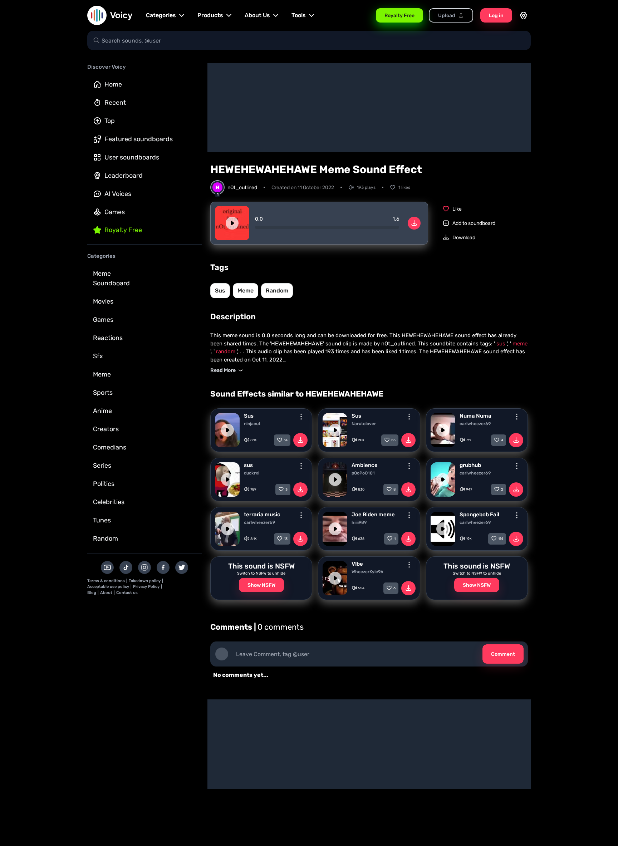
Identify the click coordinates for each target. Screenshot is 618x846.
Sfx (98, 356)
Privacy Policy (146, 586)
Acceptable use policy (108, 586)
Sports (103, 393)
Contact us (127, 592)
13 (286, 539)
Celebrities (108, 502)
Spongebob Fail (479, 514)
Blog (91, 592)
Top (109, 121)
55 (393, 440)
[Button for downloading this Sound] (300, 440)
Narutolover (364, 423)
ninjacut (252, 423)
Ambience (365, 465)
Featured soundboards (138, 139)
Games (114, 212)
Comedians (109, 447)
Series (102, 465)
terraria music (262, 514)
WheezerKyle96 (367, 571)
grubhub (470, 465)
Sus (249, 416)
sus (220, 290)
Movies (103, 301)
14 (286, 440)
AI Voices (117, 194)
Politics (103, 484)
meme (245, 290)
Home (113, 84)
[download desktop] (414, 223)
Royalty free (123, 230)
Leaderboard (123, 175)
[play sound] (232, 223)
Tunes (102, 520)
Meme (102, 374)
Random (105, 538)
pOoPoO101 (363, 473)
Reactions (108, 338)
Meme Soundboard (111, 278)
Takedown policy (145, 581)
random (277, 290)
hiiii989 (359, 522)
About (106, 592)
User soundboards (131, 157)
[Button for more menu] (301, 416)
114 (500, 539)
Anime (102, 411)
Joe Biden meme (373, 514)
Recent (115, 103)
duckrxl (251, 473)
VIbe (357, 564)
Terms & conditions (106, 581)
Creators (106, 429)
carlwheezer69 (475, 423)
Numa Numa (475, 416)
